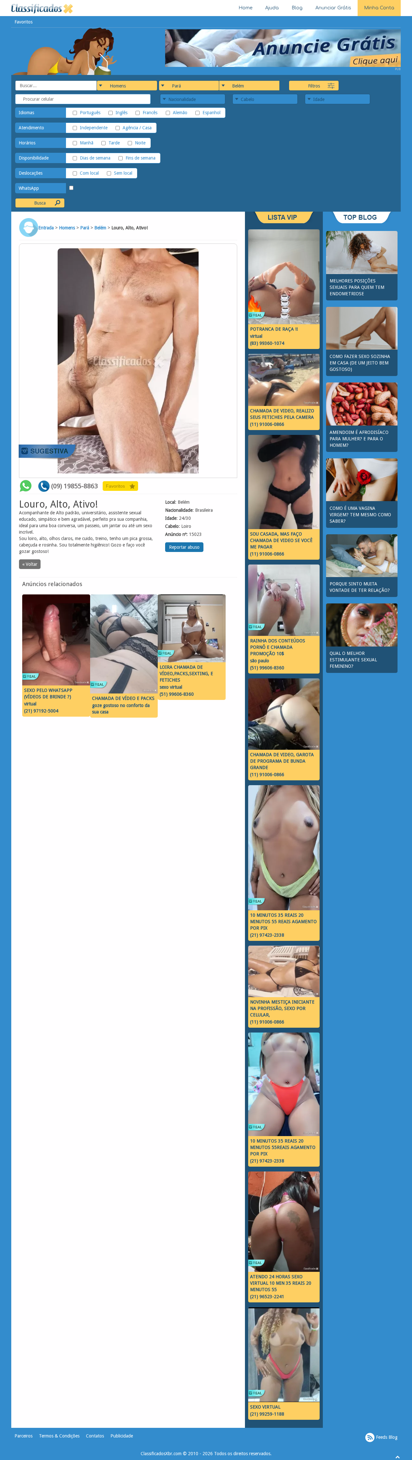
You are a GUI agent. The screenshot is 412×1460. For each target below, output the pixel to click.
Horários (27, 142)
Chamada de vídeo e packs (123, 698)
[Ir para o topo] (397, 1457)
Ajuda (272, 7)
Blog (297, 7)
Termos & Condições (59, 1435)
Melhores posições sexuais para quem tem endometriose (357, 287)
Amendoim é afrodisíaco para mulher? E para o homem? (359, 439)
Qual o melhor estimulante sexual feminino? (353, 660)
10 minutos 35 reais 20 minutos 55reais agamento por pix (282, 1147)
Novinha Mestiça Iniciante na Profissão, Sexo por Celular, (282, 1008)
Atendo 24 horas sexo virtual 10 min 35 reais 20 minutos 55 (280, 1283)
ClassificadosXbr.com (161, 1453)
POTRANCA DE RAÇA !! (274, 329)
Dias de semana (95, 158)
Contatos (95, 1435)
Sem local (123, 173)
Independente (94, 127)
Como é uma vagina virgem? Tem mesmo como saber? (360, 515)
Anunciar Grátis (333, 7)
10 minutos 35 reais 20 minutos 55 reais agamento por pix (283, 922)
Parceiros (23, 1435)
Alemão (180, 112)
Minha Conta (379, 7)
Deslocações (30, 173)
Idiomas (26, 112)
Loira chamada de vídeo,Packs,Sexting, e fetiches (186, 674)
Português (90, 112)
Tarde (114, 142)
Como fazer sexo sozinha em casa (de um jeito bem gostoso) (360, 363)
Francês (150, 112)
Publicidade (121, 1435)
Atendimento (31, 127)
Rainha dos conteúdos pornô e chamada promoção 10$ (277, 647)
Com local (89, 173)
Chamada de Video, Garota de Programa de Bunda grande (282, 761)
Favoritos (23, 21)
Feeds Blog (386, 1437)
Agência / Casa (137, 127)
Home (245, 7)
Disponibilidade (34, 158)
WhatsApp (29, 188)
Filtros (314, 85)
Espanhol (211, 112)
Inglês (121, 112)
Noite (140, 142)
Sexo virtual (265, 1406)
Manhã (87, 142)
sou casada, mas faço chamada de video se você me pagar (281, 540)
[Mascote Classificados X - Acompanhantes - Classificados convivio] (64, 50)
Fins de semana (140, 158)
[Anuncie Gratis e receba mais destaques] (283, 47)
